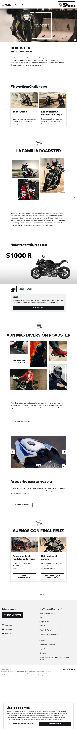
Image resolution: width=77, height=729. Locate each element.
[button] (6, 5)
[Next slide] (70, 109)
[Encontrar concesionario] (23, 4)
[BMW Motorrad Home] (66, 5)
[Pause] (75, 40)
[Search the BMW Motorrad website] (16, 4)
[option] (14, 289)
